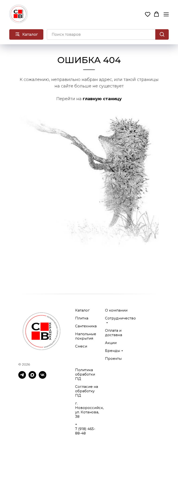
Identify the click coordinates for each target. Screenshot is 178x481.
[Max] (32, 377)
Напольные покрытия (85, 336)
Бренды (112, 350)
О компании (116, 310)
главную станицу (102, 98)
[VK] (42, 377)
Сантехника (86, 326)
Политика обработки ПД (85, 374)
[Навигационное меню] (166, 14)
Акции (111, 342)
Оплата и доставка (113, 332)
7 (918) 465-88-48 (85, 430)
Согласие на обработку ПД (86, 391)
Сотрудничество (120, 318)
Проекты (113, 358)
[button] (147, 14)
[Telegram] (22, 377)
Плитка (81, 318)
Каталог (82, 310)
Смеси (81, 346)
